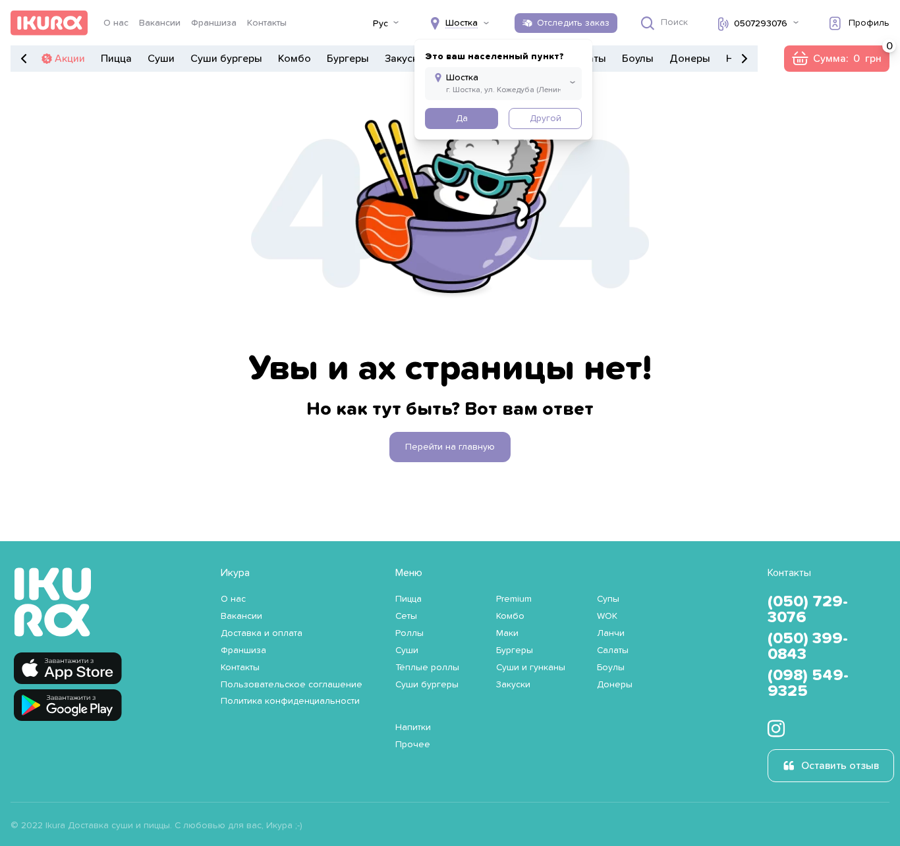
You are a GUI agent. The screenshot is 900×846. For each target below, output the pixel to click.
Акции (70, 58)
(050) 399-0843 (808, 646)
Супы (608, 599)
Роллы (409, 633)
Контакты (267, 23)
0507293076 (760, 23)
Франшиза (214, 23)
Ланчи (611, 633)
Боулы (638, 58)
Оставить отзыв (840, 765)
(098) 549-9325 (808, 683)
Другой (545, 118)
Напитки (413, 727)
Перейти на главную (450, 447)
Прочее (412, 744)
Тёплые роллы (427, 667)
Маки (507, 633)
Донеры (689, 58)
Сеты (406, 616)
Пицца (116, 58)
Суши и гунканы (530, 667)
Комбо (294, 58)
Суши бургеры (226, 58)
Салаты (613, 650)
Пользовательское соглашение (291, 684)
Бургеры (348, 58)
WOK (607, 616)
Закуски (404, 58)
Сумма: (836, 58)
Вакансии (160, 23)
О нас (115, 23)
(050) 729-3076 (808, 609)
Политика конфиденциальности (290, 701)
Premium (514, 599)
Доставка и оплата (261, 633)
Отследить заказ (573, 23)
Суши (161, 58)
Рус (380, 23)
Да (462, 118)
